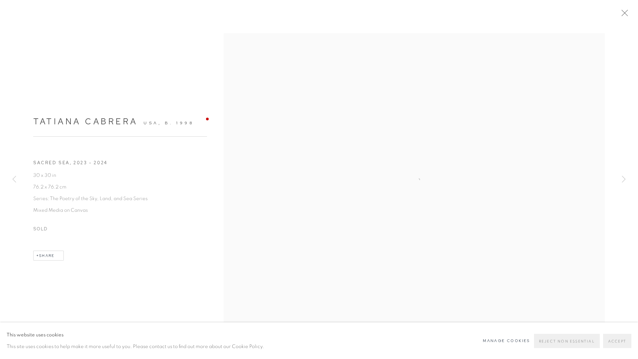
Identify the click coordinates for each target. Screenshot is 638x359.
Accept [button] (617, 341)
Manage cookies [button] (506, 340)
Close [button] (623, 15)
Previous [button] (14, 179)
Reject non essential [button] (567, 341)
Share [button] (46, 255)
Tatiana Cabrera (85, 121)
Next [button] (623, 179)
